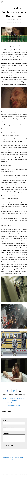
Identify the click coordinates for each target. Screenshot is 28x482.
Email (20, 390)
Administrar (23, 475)
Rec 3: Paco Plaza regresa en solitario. (14, 402)
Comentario (6, 433)
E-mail (8, 427)
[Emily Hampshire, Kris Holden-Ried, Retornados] (14, 382)
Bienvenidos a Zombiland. (14, 405)
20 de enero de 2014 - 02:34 (13, 19)
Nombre (5, 420)
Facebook (7, 390)
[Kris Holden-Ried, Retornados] (14, 108)
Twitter (14, 390)
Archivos (14, 475)
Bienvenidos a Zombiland (14, 22)
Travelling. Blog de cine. (13, 2)
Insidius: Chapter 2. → (20, 457)
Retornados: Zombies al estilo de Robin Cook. (14, 12)
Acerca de (5, 475)
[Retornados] (14, 301)
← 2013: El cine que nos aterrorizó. (7, 458)
